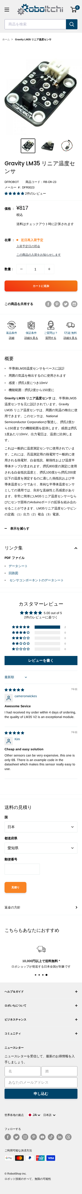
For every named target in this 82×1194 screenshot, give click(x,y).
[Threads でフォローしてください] (68, 1137)
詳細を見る (31, 338)
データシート (18, 566)
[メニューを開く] (7, 9)
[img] (14, 690)
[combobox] (35, 24)
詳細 (11, 338)
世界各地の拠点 (14, 1115)
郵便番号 (11, 859)
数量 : (9, 269)
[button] (15, 193)
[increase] (49, 269)
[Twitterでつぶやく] (65, 304)
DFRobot (12, 182)
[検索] (71, 24)
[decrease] (21, 269)
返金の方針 (12, 907)
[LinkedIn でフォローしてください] (59, 1137)
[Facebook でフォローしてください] (8, 1137)
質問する (50, 338)
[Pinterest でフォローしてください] (34, 1137)
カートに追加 (41, 286)
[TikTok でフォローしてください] (51, 1137)
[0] (74, 9)
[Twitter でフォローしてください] (16, 1137)
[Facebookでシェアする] (48, 304)
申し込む (41, 1094)
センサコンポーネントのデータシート (36, 580)
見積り (15, 887)
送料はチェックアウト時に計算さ (40, 224)
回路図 (13, 573)
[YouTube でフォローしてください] (42, 1137)
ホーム (6, 39)
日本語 (48, 1115)
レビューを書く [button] (41, 660)
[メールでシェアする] (74, 304)
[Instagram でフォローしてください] (25, 1137)
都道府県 (11, 838)
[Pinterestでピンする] (57, 304)
